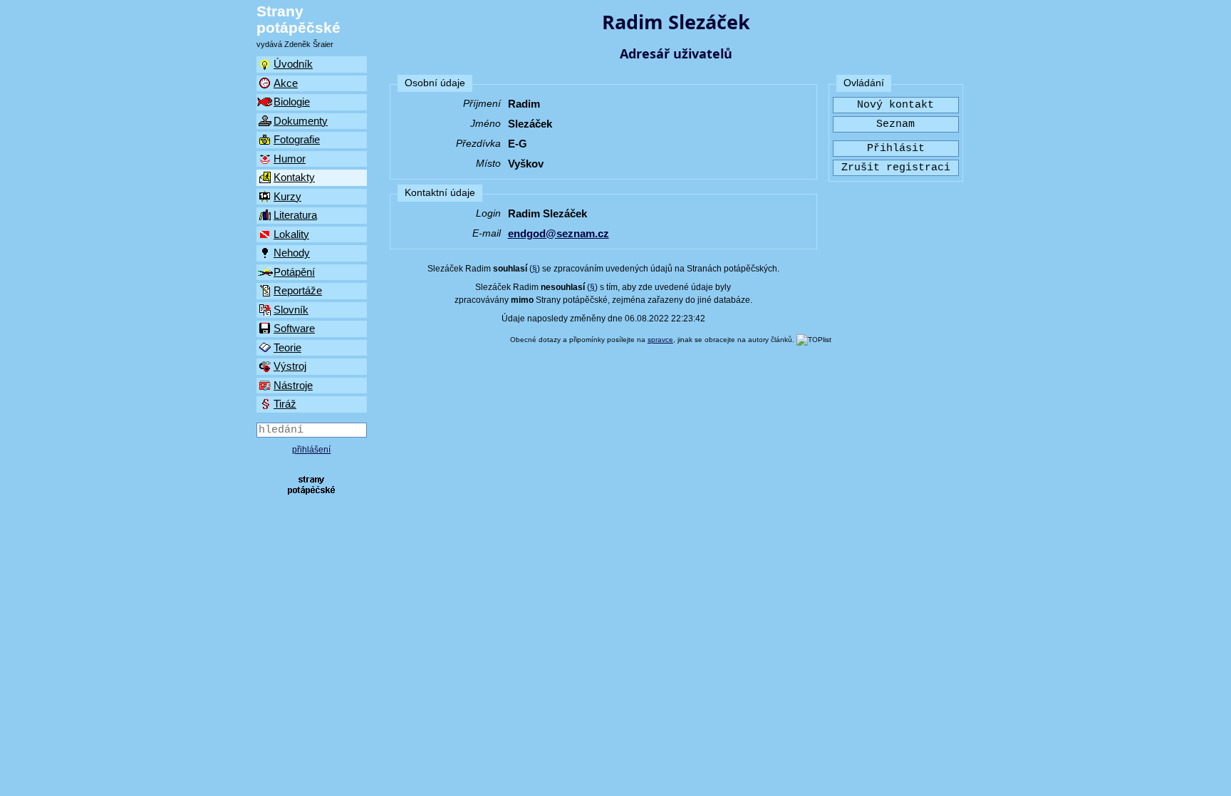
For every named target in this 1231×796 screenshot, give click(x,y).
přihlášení (311, 450)
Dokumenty (301, 121)
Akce (286, 83)
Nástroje (293, 385)
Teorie (287, 347)
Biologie (292, 101)
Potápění (294, 272)
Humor (290, 159)
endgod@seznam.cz (558, 233)
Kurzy (287, 196)
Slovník (291, 310)
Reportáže (298, 290)
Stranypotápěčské (298, 19)
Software (294, 328)
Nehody (292, 253)
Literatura (295, 215)
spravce (660, 339)
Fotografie (297, 139)
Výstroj (290, 366)
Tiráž (285, 404)
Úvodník (293, 64)
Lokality (291, 234)
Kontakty (294, 177)
